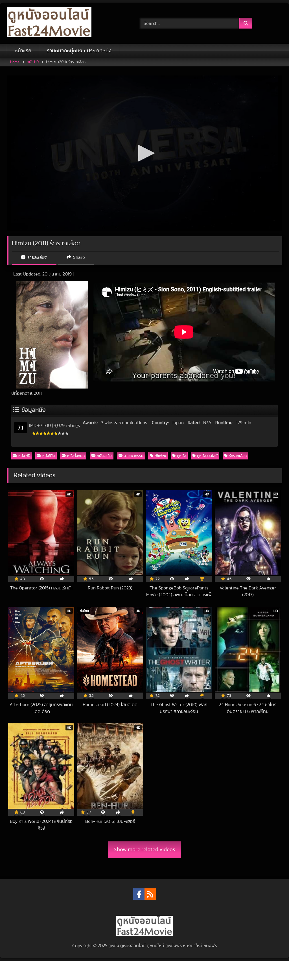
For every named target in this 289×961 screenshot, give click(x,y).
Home (14, 62)
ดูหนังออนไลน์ (207, 456)
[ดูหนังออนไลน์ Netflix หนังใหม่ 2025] (64, 23)
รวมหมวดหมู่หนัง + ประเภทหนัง (79, 50)
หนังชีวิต (48, 456)
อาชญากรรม (133, 456)
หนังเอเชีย (104, 456)
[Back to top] (271, 944)
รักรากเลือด (238, 456)
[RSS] (150, 894)
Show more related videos (144, 849)
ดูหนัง (181, 456)
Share (78, 257)
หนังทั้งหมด (76, 456)
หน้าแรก (23, 50)
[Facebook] (138, 894)
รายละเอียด (36, 257)
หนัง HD (33, 62)
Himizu (160, 456)
